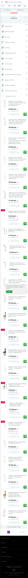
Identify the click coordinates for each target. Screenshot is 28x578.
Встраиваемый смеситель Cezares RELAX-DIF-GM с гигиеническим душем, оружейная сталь (17, 351)
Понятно (9, 291)
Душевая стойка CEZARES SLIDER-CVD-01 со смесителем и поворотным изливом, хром (17, 159)
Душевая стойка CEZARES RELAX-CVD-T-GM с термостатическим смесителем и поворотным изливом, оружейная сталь (17, 121)
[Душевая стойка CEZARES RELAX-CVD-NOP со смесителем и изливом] (4, 513)
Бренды (3, 542)
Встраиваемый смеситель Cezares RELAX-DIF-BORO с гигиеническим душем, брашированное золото (17, 494)
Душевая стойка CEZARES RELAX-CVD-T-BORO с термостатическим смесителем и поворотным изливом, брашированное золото (17, 140)
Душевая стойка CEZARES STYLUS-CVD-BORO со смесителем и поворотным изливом (15, 459)
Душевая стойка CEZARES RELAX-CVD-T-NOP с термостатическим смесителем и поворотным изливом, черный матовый (17, 195)
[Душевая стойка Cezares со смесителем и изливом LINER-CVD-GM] (4, 248)
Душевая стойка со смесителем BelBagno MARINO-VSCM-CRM (16, 211)
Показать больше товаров (14, 527)
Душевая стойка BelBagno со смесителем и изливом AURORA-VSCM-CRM (17, 404)
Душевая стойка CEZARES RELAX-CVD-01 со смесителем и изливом (17, 368)
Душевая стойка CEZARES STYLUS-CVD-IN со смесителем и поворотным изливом (17, 281)
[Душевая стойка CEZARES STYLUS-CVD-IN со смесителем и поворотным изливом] (4, 282)
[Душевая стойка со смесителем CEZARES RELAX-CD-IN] (4, 444)
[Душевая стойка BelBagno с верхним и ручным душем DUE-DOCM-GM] (4, 231)
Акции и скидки (5, 538)
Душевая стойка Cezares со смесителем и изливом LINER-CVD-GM (17, 247)
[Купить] (25, 114)
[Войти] (25, 6)
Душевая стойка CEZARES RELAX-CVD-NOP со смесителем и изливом (17, 512)
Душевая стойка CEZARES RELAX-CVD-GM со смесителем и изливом (17, 298)
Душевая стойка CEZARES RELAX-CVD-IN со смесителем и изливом (17, 477)
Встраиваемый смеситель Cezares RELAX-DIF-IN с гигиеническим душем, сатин (17, 315)
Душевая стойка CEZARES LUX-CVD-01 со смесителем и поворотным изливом (16, 424)
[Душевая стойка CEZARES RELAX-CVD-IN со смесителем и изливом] (4, 477)
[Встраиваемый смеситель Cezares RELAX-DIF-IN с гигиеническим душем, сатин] (4, 315)
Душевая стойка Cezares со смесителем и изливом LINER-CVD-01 (17, 264)
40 (23, 532)
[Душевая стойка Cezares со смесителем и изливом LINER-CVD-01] (4, 265)
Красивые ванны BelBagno (15, 2)
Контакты (3, 561)
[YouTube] (14, 570)
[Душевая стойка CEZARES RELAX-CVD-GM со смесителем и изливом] (4, 299)
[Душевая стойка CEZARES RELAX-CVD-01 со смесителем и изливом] (4, 369)
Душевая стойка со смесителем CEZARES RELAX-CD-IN (16, 442)
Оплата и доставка (6, 556)
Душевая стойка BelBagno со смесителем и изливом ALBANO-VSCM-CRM (17, 332)
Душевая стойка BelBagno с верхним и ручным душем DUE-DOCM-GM (16, 230)
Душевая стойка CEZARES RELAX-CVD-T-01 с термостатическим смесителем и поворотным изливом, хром (17, 176)
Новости (3, 552)
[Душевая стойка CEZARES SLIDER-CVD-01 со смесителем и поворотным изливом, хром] (4, 159)
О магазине (4, 547)
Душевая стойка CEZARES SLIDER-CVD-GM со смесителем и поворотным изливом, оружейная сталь (17, 103)
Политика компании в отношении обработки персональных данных (14, 573)
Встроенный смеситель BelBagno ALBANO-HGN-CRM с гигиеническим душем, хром (17, 385)
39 (20, 532)
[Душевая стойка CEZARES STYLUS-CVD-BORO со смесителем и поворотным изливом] (4, 459)
